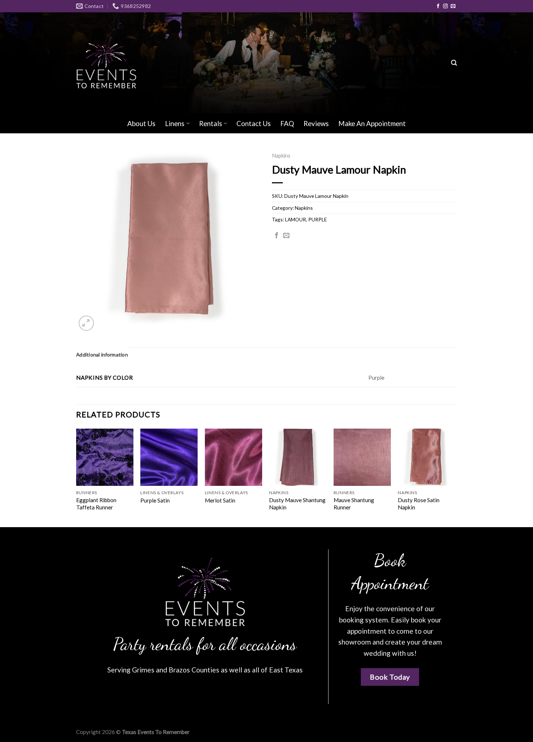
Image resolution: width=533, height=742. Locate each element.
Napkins (281, 156)
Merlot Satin (220, 500)
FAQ (287, 123)
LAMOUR (295, 219)
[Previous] (76, 477)
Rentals (210, 123)
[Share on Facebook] (276, 235)
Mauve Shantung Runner (354, 503)
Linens (175, 123)
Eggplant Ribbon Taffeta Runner (96, 503)
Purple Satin (155, 500)
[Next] (454, 477)
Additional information (102, 354)
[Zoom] (86, 323)
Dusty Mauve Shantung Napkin (297, 503)
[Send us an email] (453, 6)
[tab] (102, 354)
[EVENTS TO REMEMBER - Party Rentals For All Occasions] (106, 63)
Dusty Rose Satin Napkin (418, 503)
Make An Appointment (372, 123)
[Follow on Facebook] (438, 6)
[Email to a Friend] (286, 235)
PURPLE (317, 219)
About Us (141, 123)
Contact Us (253, 123)
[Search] (454, 63)
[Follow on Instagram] (445, 6)
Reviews (316, 123)
